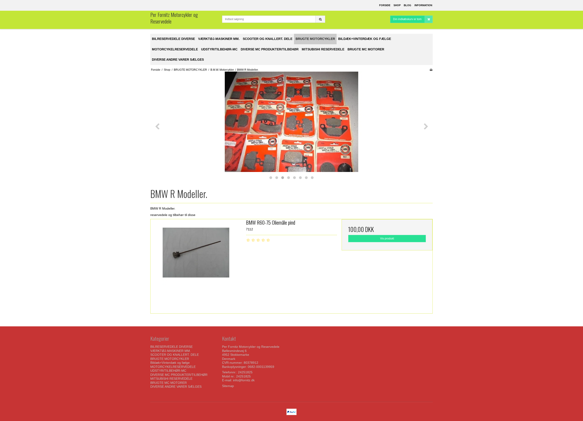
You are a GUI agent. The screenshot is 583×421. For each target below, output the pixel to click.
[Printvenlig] (431, 69)
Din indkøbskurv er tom (407, 19)
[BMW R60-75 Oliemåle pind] (196, 264)
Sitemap (228, 386)
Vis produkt (387, 238)
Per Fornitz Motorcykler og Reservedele (174, 17)
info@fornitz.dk (244, 380)
